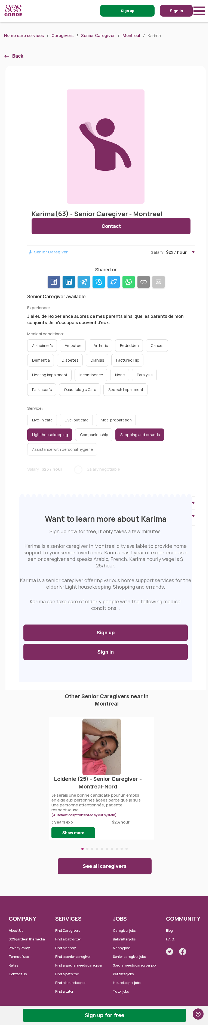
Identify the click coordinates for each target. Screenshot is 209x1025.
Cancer (157, 345)
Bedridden (129, 345)
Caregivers (62, 35)
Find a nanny (65, 948)
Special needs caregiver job (134, 965)
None (120, 374)
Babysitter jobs (124, 939)
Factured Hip (127, 360)
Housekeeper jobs (126, 982)
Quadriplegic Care (80, 389)
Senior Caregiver (98, 35)
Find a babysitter (68, 939)
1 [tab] (82, 849)
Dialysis (97, 360)
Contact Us (18, 974)
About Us (16, 930)
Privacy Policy (19, 948)
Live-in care (42, 420)
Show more (73, 832)
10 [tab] (126, 849)
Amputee (73, 345)
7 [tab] (112, 849)
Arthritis (101, 345)
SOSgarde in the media (27, 939)
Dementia (41, 360)
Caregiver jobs (124, 930)
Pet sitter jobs (123, 974)
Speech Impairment (125, 389)
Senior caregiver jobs (129, 956)
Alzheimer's (42, 345)
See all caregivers (105, 866)
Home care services (24, 35)
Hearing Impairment (49, 374)
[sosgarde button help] (198, 1014)
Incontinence (91, 374)
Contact (111, 226)
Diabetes (70, 360)
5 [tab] (102, 849)
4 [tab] (97, 849)
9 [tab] (122, 849)
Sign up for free (104, 1015)
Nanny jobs (121, 948)
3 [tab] (92, 849)
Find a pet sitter (67, 974)
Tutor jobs (121, 991)
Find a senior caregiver (73, 956)
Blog (169, 930)
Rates (13, 965)
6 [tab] (107, 849)
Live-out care (77, 420)
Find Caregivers (67, 930)
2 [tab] (87, 849)
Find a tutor (64, 991)
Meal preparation (116, 420)
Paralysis (145, 374)
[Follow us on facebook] (182, 951)
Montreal (131, 35)
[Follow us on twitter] (169, 951)
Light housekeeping (50, 434)
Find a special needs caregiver (79, 965)
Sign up (106, 632)
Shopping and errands (140, 434)
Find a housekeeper (70, 982)
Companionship (94, 434)
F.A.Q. (170, 939)
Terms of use (19, 956)
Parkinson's (42, 389)
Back (17, 56)
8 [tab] (117, 849)
